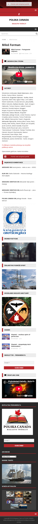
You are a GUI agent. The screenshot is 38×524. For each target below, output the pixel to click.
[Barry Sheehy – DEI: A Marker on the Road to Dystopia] (19, 494)
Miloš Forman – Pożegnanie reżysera (20, 50)
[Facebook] (19, 14)
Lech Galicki (29, 100)
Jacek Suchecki (6, 126)
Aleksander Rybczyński (9, 121)
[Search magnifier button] (36, 33)
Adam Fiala (12, 100)
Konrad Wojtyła (17, 137)
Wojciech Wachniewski (15, 132)
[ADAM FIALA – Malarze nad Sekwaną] (10, 501)
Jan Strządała (30, 123)
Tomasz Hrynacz (14, 106)
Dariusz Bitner (11, 95)
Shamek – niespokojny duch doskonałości (21, 345)
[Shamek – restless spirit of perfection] (6, 337)
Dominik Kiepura (13, 108)
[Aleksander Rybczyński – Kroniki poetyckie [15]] (23, 506)
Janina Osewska (13, 117)
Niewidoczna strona (15, 61)
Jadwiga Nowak (14, 115)
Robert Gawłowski (7, 102)
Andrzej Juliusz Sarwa (23, 121)
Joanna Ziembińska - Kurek (18, 139)
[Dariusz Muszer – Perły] (10, 494)
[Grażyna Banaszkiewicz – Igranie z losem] (19, 501)
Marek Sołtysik (20, 123)
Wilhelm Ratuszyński (11, 119)
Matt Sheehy (11, 123)
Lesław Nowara (25, 115)
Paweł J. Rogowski (24, 119)
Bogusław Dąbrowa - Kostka (19, 97)
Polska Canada (24, 53)
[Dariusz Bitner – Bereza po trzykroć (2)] (27, 494)
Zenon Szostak (16, 126)
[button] (35, 10)
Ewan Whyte (14, 134)
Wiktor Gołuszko (7, 104)
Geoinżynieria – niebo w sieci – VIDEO (24, 167)
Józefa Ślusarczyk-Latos (14, 128)
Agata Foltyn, (20, 100)
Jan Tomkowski (14, 130)
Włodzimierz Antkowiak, (9, 93)
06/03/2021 (15, 348)
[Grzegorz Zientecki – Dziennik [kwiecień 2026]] (27, 501)
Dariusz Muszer (14, 113)
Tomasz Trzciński (25, 130)
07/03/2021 (15, 338)
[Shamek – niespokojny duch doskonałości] (6, 346)
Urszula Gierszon (19, 102)
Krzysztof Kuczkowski (14, 110)
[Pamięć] (6, 51)
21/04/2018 (15, 53)
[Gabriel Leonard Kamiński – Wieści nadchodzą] (14, 506)
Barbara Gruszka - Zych (20, 104)
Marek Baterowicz (23, 93)
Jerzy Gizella (29, 102)
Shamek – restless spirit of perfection (20, 335)
